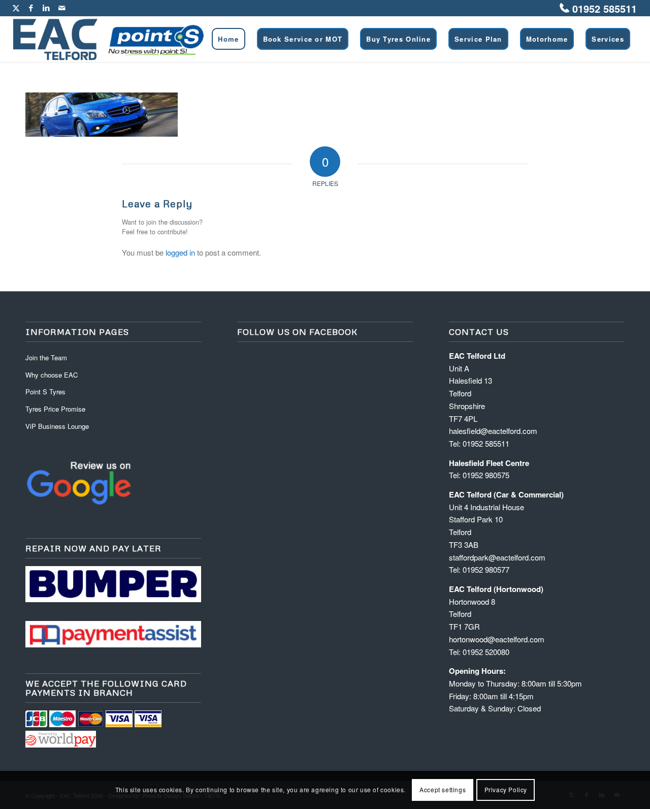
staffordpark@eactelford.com (497, 557)
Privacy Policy (505, 789)
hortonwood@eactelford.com (496, 639)
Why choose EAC (51, 375)
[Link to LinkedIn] (46, 7)
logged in (180, 252)
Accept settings (442, 789)
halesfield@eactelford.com (493, 430)
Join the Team (46, 357)
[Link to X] (16, 7)
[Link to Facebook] (31, 7)
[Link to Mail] (62, 7)
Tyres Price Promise (55, 409)
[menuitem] (228, 39)
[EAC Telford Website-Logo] (108, 39)
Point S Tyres (45, 391)
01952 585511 (604, 8)
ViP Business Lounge (57, 426)
